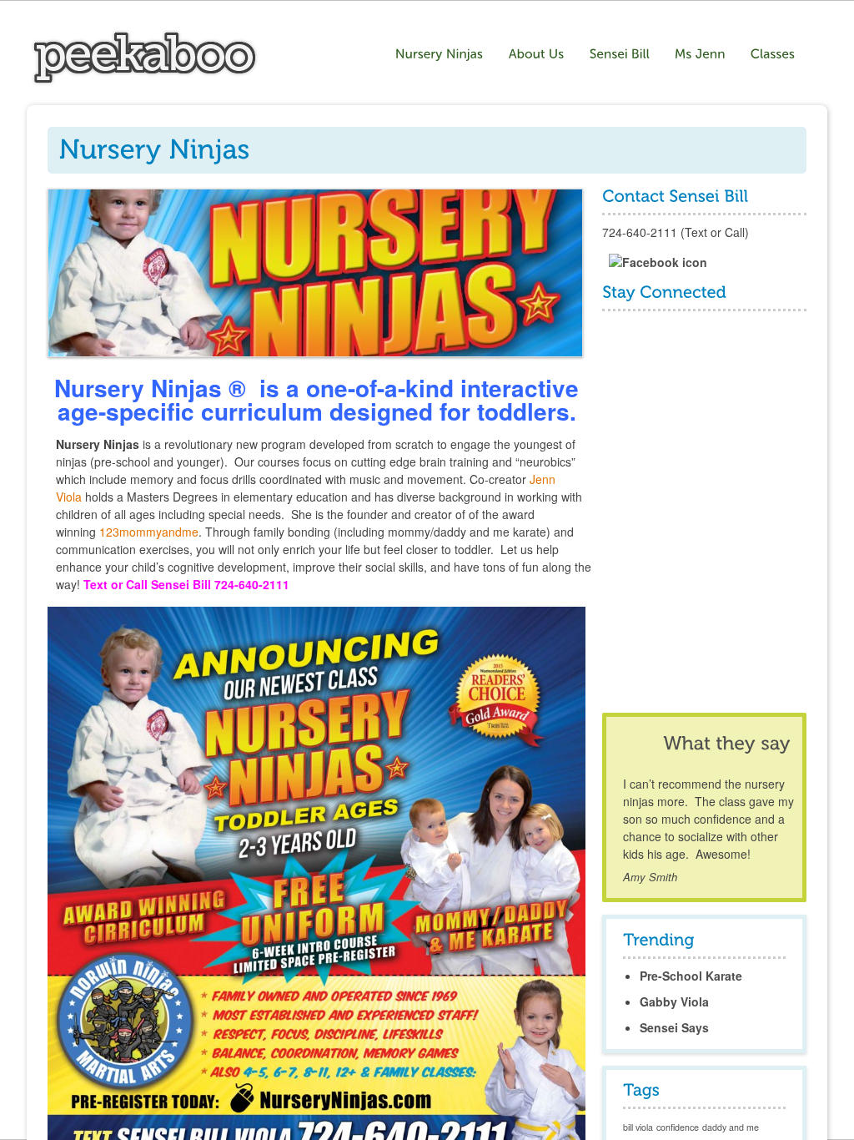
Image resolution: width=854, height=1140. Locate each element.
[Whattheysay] (726, 743)
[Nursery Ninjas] (145, 81)
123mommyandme (148, 531)
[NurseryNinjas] (439, 54)
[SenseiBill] (619, 54)
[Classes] (775, 54)
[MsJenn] (700, 54)
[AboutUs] (536, 54)
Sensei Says (674, 1027)
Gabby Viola (674, 1001)
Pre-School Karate (691, 975)
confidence (677, 1127)
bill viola (638, 1127)
